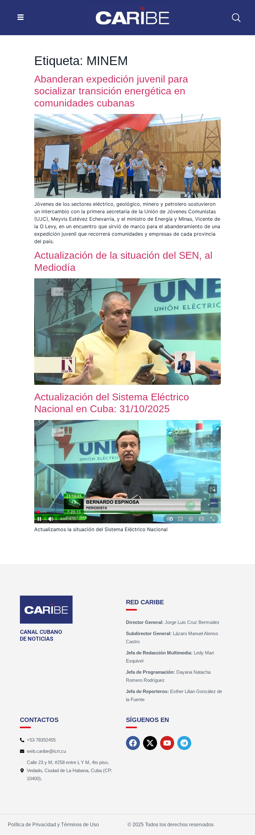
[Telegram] (184, 743)
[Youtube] (167, 743)
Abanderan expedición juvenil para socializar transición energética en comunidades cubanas (111, 91)
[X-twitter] (150, 743)
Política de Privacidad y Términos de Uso (53, 824)
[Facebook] (133, 743)
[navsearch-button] (236, 17)
